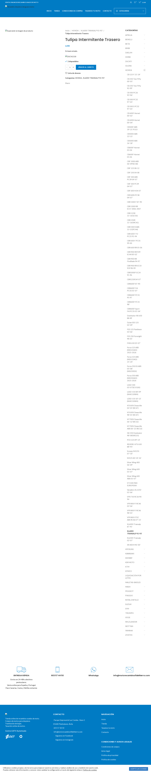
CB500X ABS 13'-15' (132, 135)
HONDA (75, 30)
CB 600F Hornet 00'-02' (133, 114)
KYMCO (128, 571)
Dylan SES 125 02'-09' (133, 323)
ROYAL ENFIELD (132, 600)
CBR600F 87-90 (133, 284)
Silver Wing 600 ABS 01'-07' (133, 477)
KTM (127, 567)
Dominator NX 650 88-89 (134, 317)
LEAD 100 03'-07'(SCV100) (133, 386)
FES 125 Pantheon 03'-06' (134, 330)
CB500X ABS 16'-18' (132, 142)
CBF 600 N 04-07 (134, 191)
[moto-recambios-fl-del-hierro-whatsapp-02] (93, 669)
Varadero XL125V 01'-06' (134, 491)
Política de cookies (108, 759)
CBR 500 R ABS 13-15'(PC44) (133, 228)
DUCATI (128, 61)
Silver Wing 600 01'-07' (133, 470)
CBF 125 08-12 (133, 168)
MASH (127, 587)
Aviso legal (105, 751)
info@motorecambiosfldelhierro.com (68, 732)
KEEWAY (128, 558)
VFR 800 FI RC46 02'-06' (134, 505)
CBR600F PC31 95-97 (133, 296)
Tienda (104, 724)
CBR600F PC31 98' (133, 303)
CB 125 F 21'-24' (133, 74)
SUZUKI (128, 604)
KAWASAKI (129, 553)
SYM (127, 609)
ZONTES (128, 635)
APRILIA (128, 35)
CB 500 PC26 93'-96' (132, 94)
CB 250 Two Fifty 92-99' (134, 87)
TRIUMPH (129, 613)
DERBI (128, 57)
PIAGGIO (129, 595)
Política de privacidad (109, 755)
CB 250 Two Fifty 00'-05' (134, 80)
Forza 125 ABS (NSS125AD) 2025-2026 (133, 350)
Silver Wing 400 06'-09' (133, 463)
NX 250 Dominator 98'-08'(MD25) (134, 434)
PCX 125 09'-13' (133, 440)
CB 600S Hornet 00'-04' (133, 121)
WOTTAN (129, 626)
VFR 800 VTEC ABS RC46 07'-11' (134, 518)
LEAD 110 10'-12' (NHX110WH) (134, 400)
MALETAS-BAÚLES (133, 582)
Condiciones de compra (110, 747)
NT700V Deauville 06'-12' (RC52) (134, 420)
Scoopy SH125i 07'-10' (133, 452)
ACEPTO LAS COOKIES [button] (138, 769)
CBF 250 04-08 (133, 172)
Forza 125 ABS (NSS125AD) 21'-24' (133, 359)
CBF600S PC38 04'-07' (133, 196)
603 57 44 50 (59, 728)
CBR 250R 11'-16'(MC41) (133, 221)
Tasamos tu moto (108, 728)
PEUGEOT (129, 591)
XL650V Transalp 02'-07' (134, 539)
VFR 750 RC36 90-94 (134, 498)
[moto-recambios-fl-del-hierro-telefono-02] (57, 669)
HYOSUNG (129, 549)
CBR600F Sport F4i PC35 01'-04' (133, 310)
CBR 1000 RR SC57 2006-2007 (134, 207)
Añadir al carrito (86, 67)
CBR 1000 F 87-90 (134, 202)
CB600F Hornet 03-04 (133, 148)
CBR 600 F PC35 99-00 (133, 242)
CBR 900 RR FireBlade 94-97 (133, 260)
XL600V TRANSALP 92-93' (92, 30)
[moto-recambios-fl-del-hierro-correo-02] (129, 669)
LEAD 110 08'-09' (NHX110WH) (134, 393)
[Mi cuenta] (131, 2)
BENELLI (128, 39)
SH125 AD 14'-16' (134, 458)
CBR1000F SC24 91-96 (134, 273)
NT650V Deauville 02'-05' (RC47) (134, 406)
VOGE (127, 617)
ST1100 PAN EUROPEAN (132, 484)
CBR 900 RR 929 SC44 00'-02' (133, 253)
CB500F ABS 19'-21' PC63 (132, 128)
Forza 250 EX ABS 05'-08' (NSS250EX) (134, 368)
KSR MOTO (129, 562)
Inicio (67, 30)
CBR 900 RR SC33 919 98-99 (134, 267)
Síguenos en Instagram (64, 740)
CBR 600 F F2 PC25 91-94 (132, 235)
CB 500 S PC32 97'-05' (133, 107)
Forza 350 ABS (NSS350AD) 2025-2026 (133, 378)
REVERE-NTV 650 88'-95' (134, 445)
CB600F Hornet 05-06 (133, 155)
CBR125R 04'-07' (134, 279)
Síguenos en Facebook (64, 736)
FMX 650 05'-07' (133, 343)
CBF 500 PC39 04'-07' (133, 185)
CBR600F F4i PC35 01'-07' (132, 289)
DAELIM (128, 53)
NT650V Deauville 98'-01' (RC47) (134, 413)
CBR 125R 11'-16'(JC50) (132, 214)
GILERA (128, 66)
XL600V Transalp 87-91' (134, 525)
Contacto (105, 732)
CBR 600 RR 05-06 (134, 247)
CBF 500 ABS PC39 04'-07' (132, 178)
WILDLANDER (131, 622)
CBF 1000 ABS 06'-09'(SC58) (133, 162)
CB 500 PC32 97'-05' (132, 100)
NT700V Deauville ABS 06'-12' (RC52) (134, 427)
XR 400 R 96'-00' (133, 545)
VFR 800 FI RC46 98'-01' (134, 511)
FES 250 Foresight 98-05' (134, 337)
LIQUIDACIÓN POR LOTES (133, 576)
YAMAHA (129, 630)
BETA (127, 44)
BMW (127, 48)
